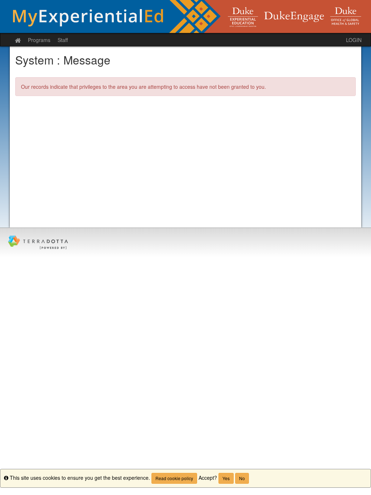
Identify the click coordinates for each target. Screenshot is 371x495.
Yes (226, 478)
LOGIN (354, 39)
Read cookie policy (174, 478)
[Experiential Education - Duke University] (185, 16)
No (242, 478)
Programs (39, 39)
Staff (63, 39)
